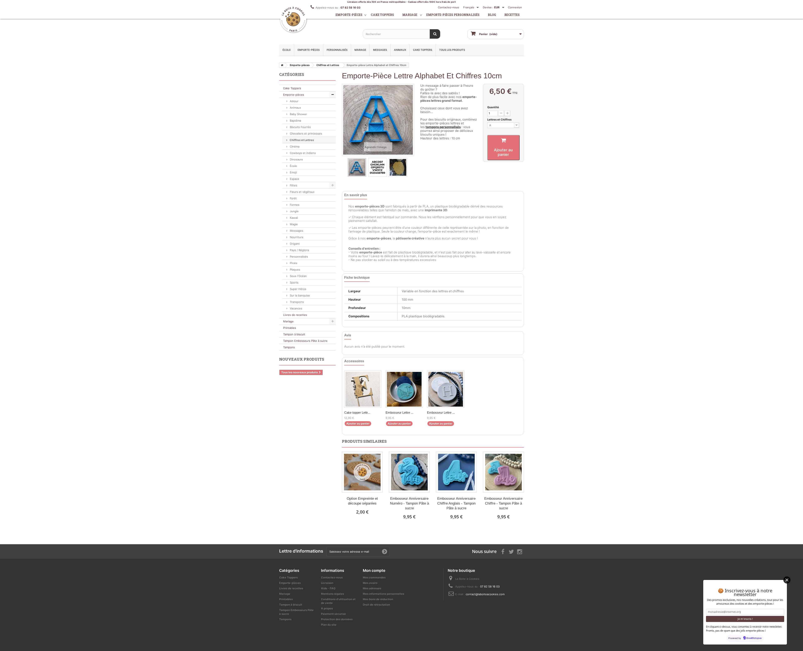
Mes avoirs (370, 583)
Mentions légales (332, 593)
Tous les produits (452, 49)
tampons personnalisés (443, 127)
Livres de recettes (295, 315)
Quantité (493, 107)
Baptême (295, 120)
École (287, 49)
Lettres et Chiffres (499, 119)
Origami (294, 243)
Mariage (409, 15)
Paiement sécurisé (333, 613)
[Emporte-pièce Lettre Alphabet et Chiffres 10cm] (357, 167)
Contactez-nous (448, 7)
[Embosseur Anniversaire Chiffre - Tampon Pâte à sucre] (503, 472)
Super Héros (297, 289)
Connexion (515, 7)
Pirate (293, 263)
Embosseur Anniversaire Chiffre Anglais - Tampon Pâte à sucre (456, 503)
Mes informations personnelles (383, 593)
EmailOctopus (754, 638)
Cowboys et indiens (302, 153)
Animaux (400, 49)
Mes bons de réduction (378, 599)
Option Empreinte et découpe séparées (362, 501)
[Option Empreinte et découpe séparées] (362, 472)
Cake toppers (382, 15)
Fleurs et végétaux (302, 191)
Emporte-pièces (349, 15)
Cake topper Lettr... (357, 412)
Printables (289, 327)
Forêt (293, 198)
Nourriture (296, 237)
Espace (294, 179)
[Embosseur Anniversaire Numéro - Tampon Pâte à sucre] (409, 472)
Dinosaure (296, 159)
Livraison (327, 583)
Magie (293, 224)
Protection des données (337, 619)
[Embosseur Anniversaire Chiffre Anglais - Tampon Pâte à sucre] (456, 472)
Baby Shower (298, 114)
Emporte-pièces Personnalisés (452, 15)
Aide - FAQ (328, 588)
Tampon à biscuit (294, 334)
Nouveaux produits (301, 359)
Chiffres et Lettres (301, 140)
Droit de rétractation (376, 604)
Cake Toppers (422, 49)
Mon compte (374, 570)
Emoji (293, 172)
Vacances (295, 308)
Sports (293, 282)
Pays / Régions (299, 250)
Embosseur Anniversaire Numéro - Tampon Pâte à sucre (409, 503)
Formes (294, 204)
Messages (380, 49)
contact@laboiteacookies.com (485, 594)
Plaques (294, 269)
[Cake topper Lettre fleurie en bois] (362, 389)
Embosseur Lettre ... (399, 412)
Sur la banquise (299, 295)
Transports (296, 302)
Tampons (289, 347)
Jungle (294, 211)
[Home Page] (281, 65)
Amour (293, 101)
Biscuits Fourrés (300, 127)
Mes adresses (372, 588)
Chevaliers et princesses (305, 133)
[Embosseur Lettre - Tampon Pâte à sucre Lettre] (445, 389)
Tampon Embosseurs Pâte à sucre (305, 340)
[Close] (786, 580)
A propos (327, 608)
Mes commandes (374, 577)
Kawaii (293, 217)
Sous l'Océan (298, 276)
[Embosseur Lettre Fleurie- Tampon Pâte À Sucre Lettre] (404, 389)
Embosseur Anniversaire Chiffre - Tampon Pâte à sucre (503, 503)
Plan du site (328, 624)
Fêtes (293, 185)
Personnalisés (337, 49)
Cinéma (294, 146)
